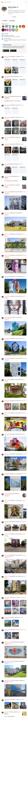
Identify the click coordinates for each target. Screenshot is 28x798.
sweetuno (6, 214)
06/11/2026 (6, 415)
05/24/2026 (6, 644)
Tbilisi (23, 56)
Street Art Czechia (8, 642)
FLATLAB (24, 473)
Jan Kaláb (24, 454)
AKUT (23, 338)
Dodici (11, 556)
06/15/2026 (6, 194)
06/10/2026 (6, 536)
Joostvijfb (6, 186)
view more (10, 13)
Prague (21, 617)
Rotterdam (23, 400)
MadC (23, 434)
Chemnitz (23, 629)
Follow (14, 16)
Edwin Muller (7, 56)
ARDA (23, 276)
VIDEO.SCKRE (7, 318)
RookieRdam (7, 495)
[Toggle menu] (26, 2)
